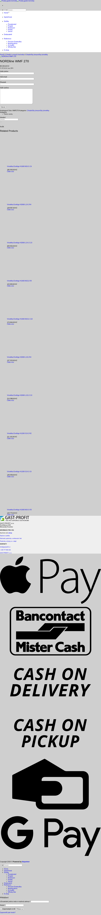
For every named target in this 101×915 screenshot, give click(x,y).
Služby (6, 21)
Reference (7, 39)
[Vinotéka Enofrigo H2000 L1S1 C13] (19, 392)
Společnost (8, 17)
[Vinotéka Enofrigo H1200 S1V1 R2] (19, 430)
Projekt (10, 26)
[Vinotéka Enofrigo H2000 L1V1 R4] (19, 201)
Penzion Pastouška (15, 41)
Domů (2, 54)
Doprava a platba (5, 535)
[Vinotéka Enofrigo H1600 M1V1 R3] (19, 506)
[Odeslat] (8, 12)
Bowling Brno (12, 43)
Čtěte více (10, 171)
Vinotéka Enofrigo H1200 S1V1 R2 (19, 433)
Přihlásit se (19, 909)
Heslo (2, 905)
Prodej (10, 29)
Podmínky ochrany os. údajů (8, 541)
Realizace (11, 28)
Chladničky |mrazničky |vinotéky (36, 54)
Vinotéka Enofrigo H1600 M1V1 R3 (19, 510)
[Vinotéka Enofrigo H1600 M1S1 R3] (19, 277)
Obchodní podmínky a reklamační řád (11, 538)
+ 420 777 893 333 (5, 550)
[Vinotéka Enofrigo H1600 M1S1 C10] (19, 315)
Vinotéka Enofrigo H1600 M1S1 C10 (20, 319)
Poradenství (12, 24)
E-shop (6, 50)
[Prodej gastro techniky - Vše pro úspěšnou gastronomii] (17, 1)
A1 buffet (11, 45)
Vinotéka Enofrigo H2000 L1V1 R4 (19, 204)
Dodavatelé (8, 34)
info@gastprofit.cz (5, 547)
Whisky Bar (12, 47)
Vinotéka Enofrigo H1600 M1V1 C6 (19, 166)
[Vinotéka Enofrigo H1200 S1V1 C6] (19, 468)
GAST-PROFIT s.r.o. (6, 553)
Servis (10, 31)
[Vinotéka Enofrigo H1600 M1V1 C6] (19, 163)
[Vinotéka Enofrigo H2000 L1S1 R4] (19, 354)
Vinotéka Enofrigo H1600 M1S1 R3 (19, 281)
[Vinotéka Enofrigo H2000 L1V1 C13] (19, 239)
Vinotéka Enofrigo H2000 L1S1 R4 (19, 357)
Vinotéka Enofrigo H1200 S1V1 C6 (19, 471)
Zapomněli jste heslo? (7, 912)
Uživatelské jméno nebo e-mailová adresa (15, 901)
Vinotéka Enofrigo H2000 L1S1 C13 (19, 395)
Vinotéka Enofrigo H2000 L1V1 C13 (19, 242)
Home (6, 13)
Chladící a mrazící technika (14, 54)
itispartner (26, 862)
